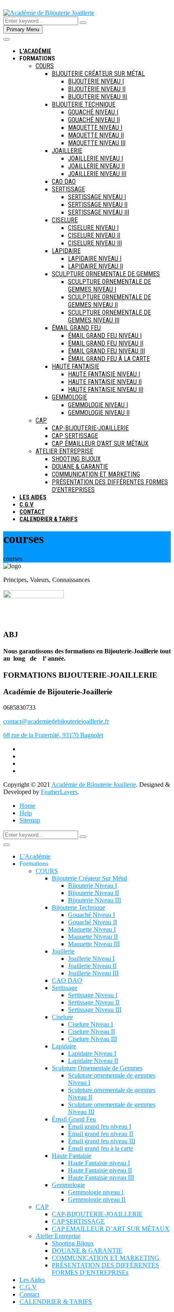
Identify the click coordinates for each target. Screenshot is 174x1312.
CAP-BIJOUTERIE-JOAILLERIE (90, 428)
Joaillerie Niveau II (96, 166)
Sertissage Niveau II (97, 204)
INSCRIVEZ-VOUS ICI (86, 43)
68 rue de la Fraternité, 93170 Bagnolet (53, 735)
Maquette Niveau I (95, 127)
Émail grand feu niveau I (105, 335)
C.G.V (26, 504)
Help (25, 813)
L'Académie (35, 856)
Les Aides (33, 497)
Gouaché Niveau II (94, 120)
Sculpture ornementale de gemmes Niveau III (109, 316)
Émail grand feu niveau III (106, 351)
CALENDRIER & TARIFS (48, 519)
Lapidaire (66, 251)
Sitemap (29, 820)
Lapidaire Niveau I (94, 258)
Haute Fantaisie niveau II (105, 382)
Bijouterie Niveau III (97, 97)
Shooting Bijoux (76, 459)
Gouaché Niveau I (93, 112)
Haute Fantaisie (75, 366)
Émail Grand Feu (76, 328)
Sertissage (68, 189)
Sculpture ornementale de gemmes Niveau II (109, 301)
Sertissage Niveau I (97, 197)
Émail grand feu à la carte (109, 359)
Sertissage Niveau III (98, 212)
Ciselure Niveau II (94, 235)
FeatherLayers (59, 791)
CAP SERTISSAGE (75, 436)
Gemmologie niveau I (98, 405)
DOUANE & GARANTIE (80, 466)
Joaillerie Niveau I (95, 158)
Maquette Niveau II (96, 135)
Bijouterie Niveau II (96, 89)
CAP (41, 420)
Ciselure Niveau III (95, 243)
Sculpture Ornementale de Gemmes (106, 274)
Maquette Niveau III (96, 143)
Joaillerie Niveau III (97, 174)
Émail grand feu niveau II (105, 343)
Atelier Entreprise (64, 451)
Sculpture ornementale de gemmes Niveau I (109, 285)
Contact (32, 511)
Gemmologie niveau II (98, 413)
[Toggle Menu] (6, 845)
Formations (37, 58)
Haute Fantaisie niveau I (104, 374)
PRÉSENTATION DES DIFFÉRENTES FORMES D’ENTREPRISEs (105, 1269)
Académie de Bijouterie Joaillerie (93, 784)
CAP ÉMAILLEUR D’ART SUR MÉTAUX (100, 443)
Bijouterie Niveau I (96, 81)
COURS (45, 66)
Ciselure (65, 220)
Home (27, 805)
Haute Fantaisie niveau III (105, 389)
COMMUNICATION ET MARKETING (96, 474)
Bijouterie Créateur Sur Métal (98, 73)
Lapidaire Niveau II (95, 266)
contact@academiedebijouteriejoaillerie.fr (56, 721)
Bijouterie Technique (83, 104)
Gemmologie (69, 397)
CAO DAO (64, 181)
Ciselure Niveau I (93, 228)
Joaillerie (67, 151)
